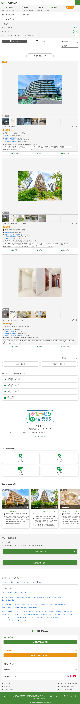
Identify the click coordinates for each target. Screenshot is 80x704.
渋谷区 (26, 582)
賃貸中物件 (40, 617)
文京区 (19, 582)
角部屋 (51, 611)
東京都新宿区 (8, 135)
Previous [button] (3, 89)
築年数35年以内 (20, 607)
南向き (10, 611)
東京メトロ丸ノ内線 (10, 235)
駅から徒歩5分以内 (23, 597)
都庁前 (14, 236)
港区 (12, 582)
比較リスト (40, 7)
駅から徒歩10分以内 (39, 597)
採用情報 (22, 696)
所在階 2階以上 (41, 611)
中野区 (34, 582)
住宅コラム (8, 683)
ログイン (70, 7)
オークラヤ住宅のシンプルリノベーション (15, 620)
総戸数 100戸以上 (8, 617)
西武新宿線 (8, 141)
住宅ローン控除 (46, 614)
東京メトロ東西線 (9, 140)
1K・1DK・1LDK (12, 593)
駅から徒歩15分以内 (55, 597)
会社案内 (16, 696)
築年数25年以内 (60, 604)
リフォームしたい (10, 664)
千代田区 (5, 582)
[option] (40, 89)
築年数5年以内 (6, 604)
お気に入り (10, 7)
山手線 (6, 138)
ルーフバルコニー (19, 614)
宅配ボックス (6, 614)
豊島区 (41, 582)
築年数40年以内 (34, 607)
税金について (8, 689)
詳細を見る (66, 153)
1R (3, 593)
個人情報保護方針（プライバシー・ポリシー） (41, 696)
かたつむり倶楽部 (66, 689)
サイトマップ (8, 696)
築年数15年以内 (33, 604)
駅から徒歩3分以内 (8, 597)
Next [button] (77, 89)
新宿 (10, 238)
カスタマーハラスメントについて (66, 696)
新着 (3, 611)
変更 (75, 27)
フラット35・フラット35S (63, 614)
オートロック (28, 611)
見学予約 (15, 153)
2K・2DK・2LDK (26, 593)
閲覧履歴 (26, 7)
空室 (32, 617)
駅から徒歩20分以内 (8, 600)
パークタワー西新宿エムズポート (14, 223)
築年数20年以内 (46, 604)
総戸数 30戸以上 (22, 617)
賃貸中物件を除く (52, 617)
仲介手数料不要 (33, 614)
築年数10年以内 (20, 604)
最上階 (58, 611)
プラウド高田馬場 (9, 126)
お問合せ (41, 153)
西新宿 (18, 235)
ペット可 (18, 611)
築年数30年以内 (7, 607)
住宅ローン (8, 686)
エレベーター (68, 611)
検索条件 (55, 7)
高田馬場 (11, 138)
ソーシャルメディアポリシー (40, 698)
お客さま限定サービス (68, 686)
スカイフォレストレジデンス (13, 320)
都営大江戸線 (8, 236)
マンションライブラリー (68, 683)
